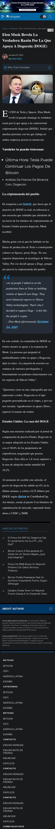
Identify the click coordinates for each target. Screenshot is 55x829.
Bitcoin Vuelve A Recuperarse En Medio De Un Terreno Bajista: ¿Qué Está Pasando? (26, 554)
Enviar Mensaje (13, 745)
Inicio (5, 28)
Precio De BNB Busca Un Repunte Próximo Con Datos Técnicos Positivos (26, 567)
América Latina (13, 676)
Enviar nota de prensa (13, 751)
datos (22, 496)
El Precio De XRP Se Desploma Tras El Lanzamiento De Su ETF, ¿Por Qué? (27, 541)
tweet (27, 204)
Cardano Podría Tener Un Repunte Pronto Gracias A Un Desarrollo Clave (27, 592)
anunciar (9, 758)
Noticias (13, 28)
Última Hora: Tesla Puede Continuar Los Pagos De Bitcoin (29, 166)
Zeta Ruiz (17, 58)
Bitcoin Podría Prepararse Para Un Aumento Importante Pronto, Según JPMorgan (27, 580)
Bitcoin (8, 666)
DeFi (6, 671)
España (7, 681)
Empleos (9, 763)
